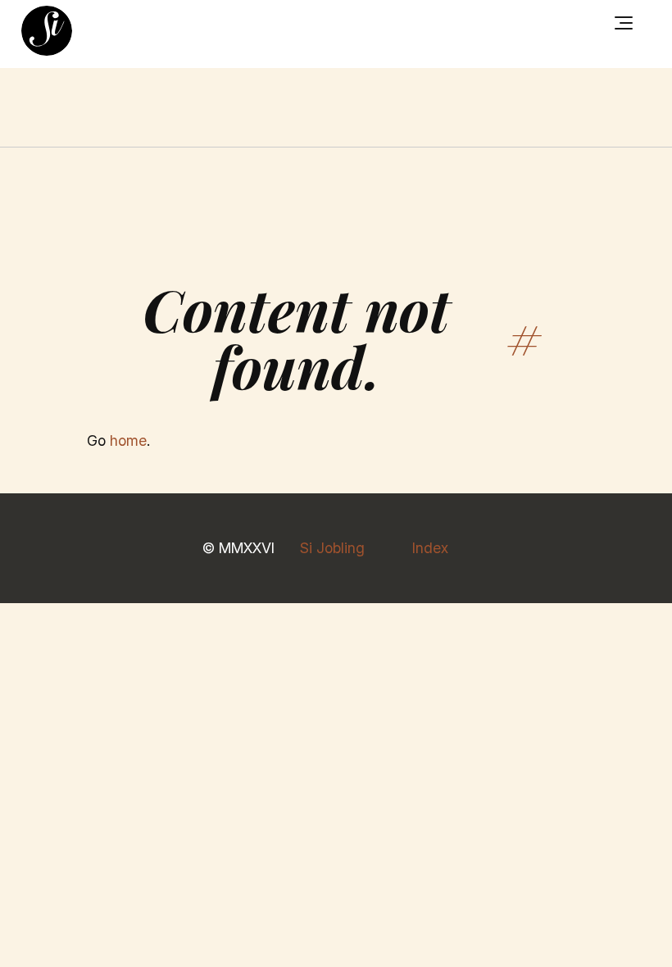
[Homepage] (46, 31)
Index (430, 547)
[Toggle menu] (623, 23)
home (128, 440)
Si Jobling (332, 547)
